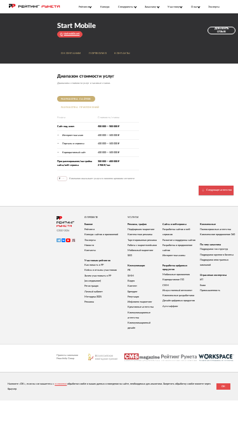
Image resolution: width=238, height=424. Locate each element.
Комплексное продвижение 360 (217, 234)
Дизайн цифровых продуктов (178, 300)
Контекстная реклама (140, 234)
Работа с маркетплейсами (142, 245)
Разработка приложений (80, 107)
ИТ (201, 279)
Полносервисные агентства (215, 229)
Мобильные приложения (176, 274)
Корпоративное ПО (173, 279)
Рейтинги (89, 229)
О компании (71, 53)
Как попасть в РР (93, 265)
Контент (132, 286)
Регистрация (91, 286)
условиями (61, 384)
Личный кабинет (93, 292)
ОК (223, 386)
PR (129, 270)
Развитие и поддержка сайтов (178, 240)
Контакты (122, 53)
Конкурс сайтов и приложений (101, 234)
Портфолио (97, 53)
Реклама (89, 302)
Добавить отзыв (221, 30)
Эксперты (214, 6)
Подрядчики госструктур (214, 249)
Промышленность (210, 290)
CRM (165, 285)
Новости (89, 245)
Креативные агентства (141, 307)
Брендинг (133, 292)
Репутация (133, 297)
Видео (131, 281)
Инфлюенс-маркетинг (140, 302)
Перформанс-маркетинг (141, 229)
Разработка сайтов (76, 99)
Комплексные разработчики (178, 295)
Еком (203, 285)
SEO (130, 255)
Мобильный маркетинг (141, 250)
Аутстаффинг (170, 306)
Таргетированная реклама (142, 240)
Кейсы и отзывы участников (100, 270)
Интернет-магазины (173, 255)
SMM (131, 276)
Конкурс (105, 6)
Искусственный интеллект (177, 290)
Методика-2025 (93, 297)
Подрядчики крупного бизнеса (217, 255)
